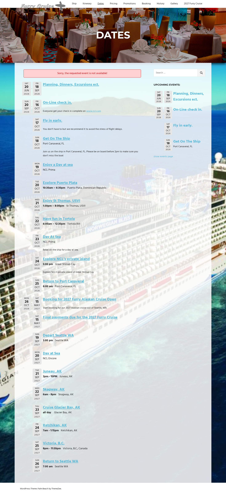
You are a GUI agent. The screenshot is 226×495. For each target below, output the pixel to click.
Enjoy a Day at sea (58, 165)
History (160, 4)
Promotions (129, 4)
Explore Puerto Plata (60, 183)
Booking (146, 4)
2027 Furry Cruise (193, 4)
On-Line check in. (57, 103)
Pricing (113, 4)
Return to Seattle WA (60, 461)
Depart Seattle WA (58, 335)
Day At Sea (52, 237)
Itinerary (87, 4)
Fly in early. (52, 121)
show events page (163, 157)
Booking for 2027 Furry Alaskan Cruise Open (79, 299)
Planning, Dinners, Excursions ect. (71, 85)
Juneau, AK (52, 371)
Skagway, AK (54, 389)
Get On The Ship (56, 139)
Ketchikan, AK (55, 425)
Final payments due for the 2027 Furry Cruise (80, 317)
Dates (101, 4)
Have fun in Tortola (59, 219)
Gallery (174, 4)
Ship (74, 4)
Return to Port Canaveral (63, 281)
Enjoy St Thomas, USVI (61, 201)
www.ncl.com (93, 111)
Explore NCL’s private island (66, 259)
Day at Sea (51, 353)
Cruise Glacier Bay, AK (61, 407)
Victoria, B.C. (53, 443)
